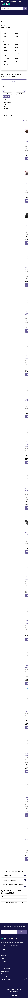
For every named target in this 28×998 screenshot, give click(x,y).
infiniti (16, 33)
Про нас (3, 952)
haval (4, 61)
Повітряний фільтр (6, 968)
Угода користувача (14, 991)
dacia (4, 47)
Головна (3, 17)
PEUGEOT (14, 110)
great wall (6, 58)
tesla (16, 58)
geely (4, 56)
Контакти (3, 961)
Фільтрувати (6, 96)
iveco (16, 36)
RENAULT (14, 108)
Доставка (3, 955)
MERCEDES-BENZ (14, 115)
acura (4, 33)
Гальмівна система (10, 12)
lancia (16, 39)
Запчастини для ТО (4, 12)
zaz (16, 61)
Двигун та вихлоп (14, 13)
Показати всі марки (14, 68)
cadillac (5, 39)
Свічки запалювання (6, 974)
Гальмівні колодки (6, 979)
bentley (5, 36)
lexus (16, 44)
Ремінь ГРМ (4, 976)
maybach (17, 47)
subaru (17, 56)
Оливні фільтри (5, 971)
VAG (14, 104)
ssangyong (18, 53)
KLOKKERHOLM (14, 102)
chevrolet (6, 44)
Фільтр (14, 81)
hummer (5, 64)
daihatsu (5, 50)
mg (15, 50)
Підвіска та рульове (19, 13)
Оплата (3, 958)
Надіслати (22, 931)
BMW (14, 106)
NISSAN (14, 113)
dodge (5, 53)
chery (4, 42)
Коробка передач (24, 12)
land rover (18, 42)
